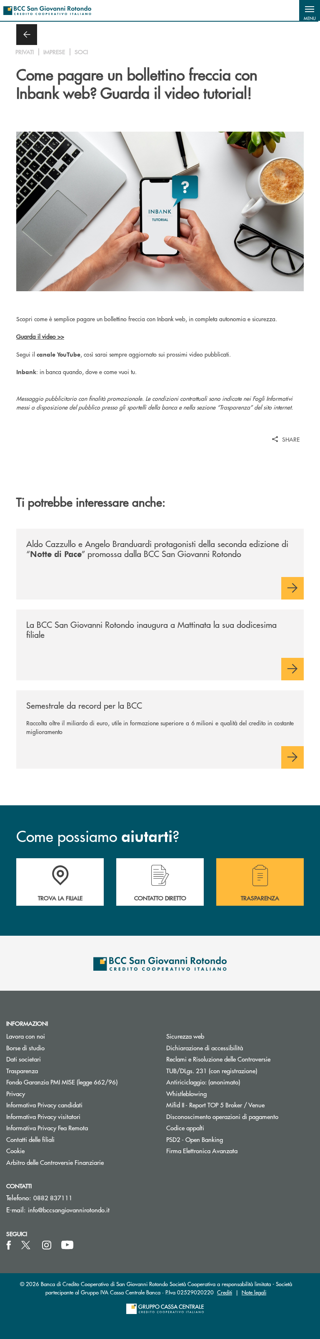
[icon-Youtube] (67, 1245)
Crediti (224, 1292)
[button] (309, 10)
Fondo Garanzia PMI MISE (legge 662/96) (80, 1081)
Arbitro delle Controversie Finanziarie (80, 1162)
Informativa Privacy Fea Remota (47, 1127)
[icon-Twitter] (26, 1245)
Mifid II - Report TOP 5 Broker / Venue (215, 1104)
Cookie (15, 1150)
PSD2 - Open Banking (226, 1139)
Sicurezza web (185, 1036)
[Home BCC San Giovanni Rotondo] (47, 10)
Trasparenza (22, 1070)
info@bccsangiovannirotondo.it (69, 1209)
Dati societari (23, 1058)
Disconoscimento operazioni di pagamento (222, 1116)
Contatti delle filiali (30, 1139)
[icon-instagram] (46, 1245)
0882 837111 (52, 1197)
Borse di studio (57, 1047)
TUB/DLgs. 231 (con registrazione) (211, 1070)
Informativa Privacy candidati (44, 1104)
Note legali (254, 1292)
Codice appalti (185, 1127)
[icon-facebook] (8, 1245)
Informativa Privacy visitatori (43, 1116)
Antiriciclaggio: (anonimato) (203, 1081)
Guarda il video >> (40, 336)
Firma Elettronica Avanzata (202, 1150)
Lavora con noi (25, 1036)
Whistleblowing (186, 1093)
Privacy (15, 1093)
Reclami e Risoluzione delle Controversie (218, 1058)
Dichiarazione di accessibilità (204, 1047)
